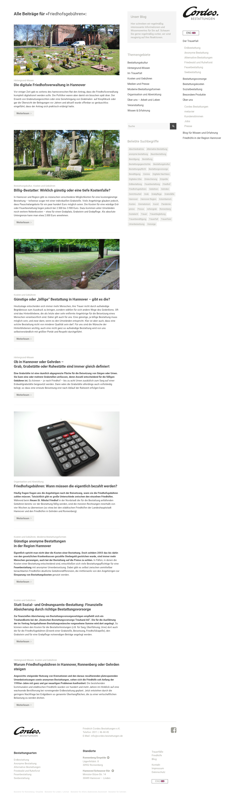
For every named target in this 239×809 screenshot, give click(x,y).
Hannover (133, 199)
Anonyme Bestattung (25, 763)
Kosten (132, 204)
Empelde (164, 179)
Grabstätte (169, 194)
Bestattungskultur (23, 186)
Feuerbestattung (23, 567)
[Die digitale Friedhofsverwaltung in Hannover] (67, 50)
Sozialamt (133, 214)
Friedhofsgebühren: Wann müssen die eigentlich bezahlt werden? (65, 486)
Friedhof (166, 184)
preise (132, 209)
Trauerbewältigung (137, 219)
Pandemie (166, 204)
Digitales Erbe (135, 179)
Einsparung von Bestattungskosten (33, 574)
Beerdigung (134, 159)
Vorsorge (151, 224)
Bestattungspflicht (137, 169)
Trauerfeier (166, 219)
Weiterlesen (22, 113)
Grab (146, 194)
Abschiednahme (136, 149)
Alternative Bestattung (157, 149)
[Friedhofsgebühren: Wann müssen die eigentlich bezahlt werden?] (67, 443)
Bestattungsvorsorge (158, 169)
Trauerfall (153, 219)
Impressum (158, 768)
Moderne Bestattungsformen (51, 537)
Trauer (144, 214)
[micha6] (67, 155)
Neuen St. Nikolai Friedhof (44, 500)
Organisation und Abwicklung (29, 481)
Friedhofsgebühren (137, 189)
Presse (141, 209)
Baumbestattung (158, 154)
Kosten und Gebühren (44, 186)
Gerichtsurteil (135, 194)
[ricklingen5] (67, 264)
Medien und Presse (138, 83)
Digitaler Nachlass (161, 174)
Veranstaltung (135, 105)
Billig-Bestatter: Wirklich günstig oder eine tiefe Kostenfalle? (62, 190)
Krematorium (144, 204)
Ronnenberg (165, 209)
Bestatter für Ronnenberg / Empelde (28, 792)
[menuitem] (204, 34)
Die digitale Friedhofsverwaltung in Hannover (50, 85)
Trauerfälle (157, 751)
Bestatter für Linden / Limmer (57, 792)
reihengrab (152, 209)
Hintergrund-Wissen (24, 80)
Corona (146, 174)
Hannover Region (148, 199)
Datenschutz (158, 772)
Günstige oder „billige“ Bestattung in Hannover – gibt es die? (62, 299)
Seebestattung (21, 778)
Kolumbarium (165, 199)
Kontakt (156, 764)
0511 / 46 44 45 (100, 732)
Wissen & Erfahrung (138, 110)
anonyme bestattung (138, 154)
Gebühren (153, 189)
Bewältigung (134, 174)
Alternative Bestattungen (27, 767)
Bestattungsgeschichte (139, 164)
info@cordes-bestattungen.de (107, 735)
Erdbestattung (135, 184)
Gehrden (165, 189)
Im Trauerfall (134, 73)
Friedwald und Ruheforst (27, 770)
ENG (158, 781)
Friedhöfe (157, 755)
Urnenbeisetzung (136, 224)
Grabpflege (157, 194)
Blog (154, 759)
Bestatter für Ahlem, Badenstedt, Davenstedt (89, 792)
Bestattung (147, 159)
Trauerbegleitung (158, 214)
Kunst (156, 204)
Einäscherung (151, 179)
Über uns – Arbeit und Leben (143, 99)
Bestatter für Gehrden (117, 792)
